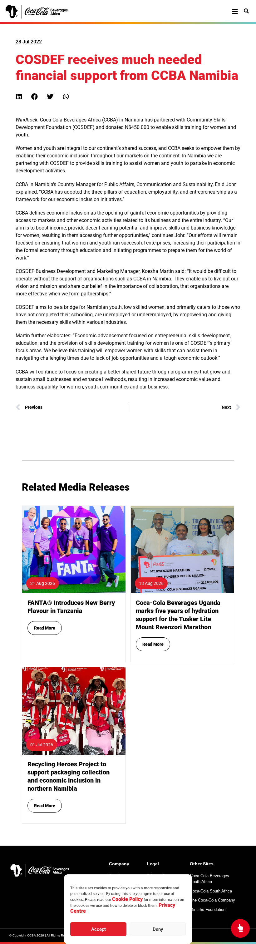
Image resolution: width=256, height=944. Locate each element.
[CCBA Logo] (42, 11)
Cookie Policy (127, 899)
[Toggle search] (246, 10)
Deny (158, 929)
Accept (98, 929)
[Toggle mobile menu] (235, 11)
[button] (19, 97)
